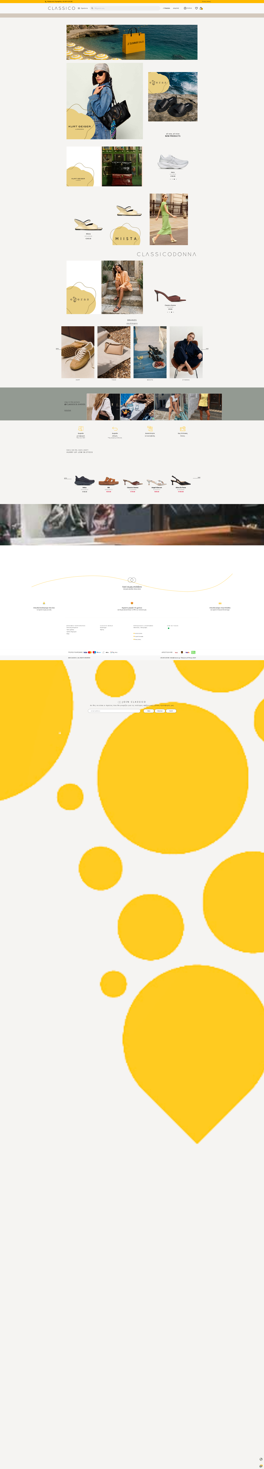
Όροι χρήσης (70, 629)
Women (160, 711)
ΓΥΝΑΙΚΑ (167, 8)
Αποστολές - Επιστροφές (140, 627)
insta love (67, 410)
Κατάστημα (103, 627)
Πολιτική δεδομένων (72, 627)
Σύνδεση (189, 8)
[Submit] (92, 8)
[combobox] (125, 8)
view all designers (132, 323)
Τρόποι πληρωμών (72, 631)
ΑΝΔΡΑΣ (176, 8)
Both (171, 711)
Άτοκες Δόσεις (206, 1)
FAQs (68, 633)
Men (148, 711)
